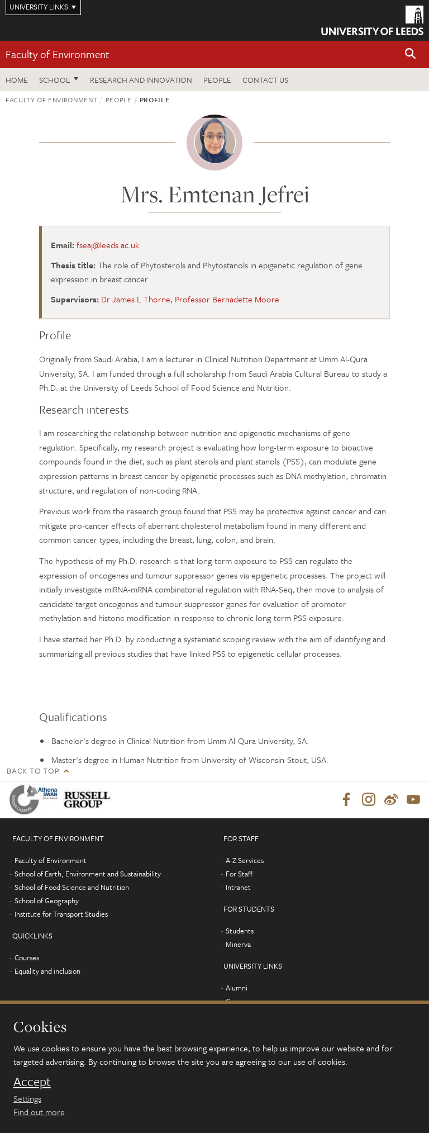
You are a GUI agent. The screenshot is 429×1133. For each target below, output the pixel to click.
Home (17, 80)
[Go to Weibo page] (391, 800)
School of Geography (47, 900)
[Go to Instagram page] (368, 800)
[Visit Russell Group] (89, 799)
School (54, 80)
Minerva (238, 944)
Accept (32, 1081)
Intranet (238, 887)
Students (240, 930)
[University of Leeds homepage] (372, 20)
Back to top (33, 770)
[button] (410, 54)
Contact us (265, 80)
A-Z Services (245, 860)
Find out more (39, 1112)
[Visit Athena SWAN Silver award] (36, 799)
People (217, 80)
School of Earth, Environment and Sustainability (88, 873)
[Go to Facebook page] (346, 800)
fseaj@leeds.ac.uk (108, 245)
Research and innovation (141, 80)
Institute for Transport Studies (61, 913)
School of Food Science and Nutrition (72, 887)
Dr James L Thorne (135, 299)
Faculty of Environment (57, 53)
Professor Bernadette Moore (227, 299)
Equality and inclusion (47, 970)
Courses (27, 957)
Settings (27, 1098)
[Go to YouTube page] (413, 800)
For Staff (239, 873)
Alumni (236, 987)
